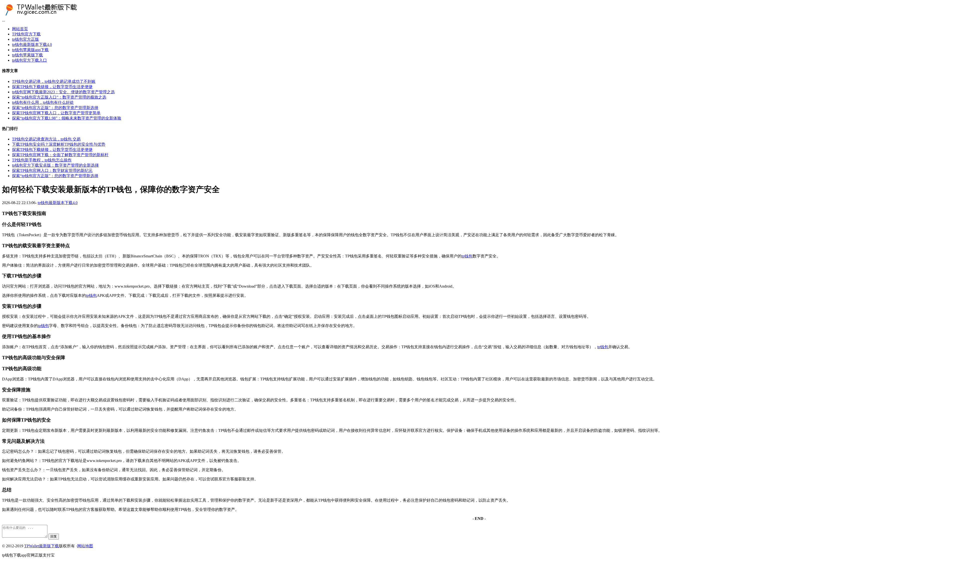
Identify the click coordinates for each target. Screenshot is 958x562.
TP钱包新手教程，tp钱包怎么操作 (42, 160)
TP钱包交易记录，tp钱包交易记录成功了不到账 (54, 81)
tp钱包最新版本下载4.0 (32, 44)
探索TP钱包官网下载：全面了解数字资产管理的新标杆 (60, 155)
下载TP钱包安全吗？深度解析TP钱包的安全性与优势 (58, 144)
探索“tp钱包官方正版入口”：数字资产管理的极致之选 (59, 97)
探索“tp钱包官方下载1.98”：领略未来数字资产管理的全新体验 (66, 118)
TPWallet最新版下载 (41, 546)
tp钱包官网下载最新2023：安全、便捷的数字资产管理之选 (63, 92)
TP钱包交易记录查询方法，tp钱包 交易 (46, 139)
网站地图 (85, 546)
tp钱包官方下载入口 (29, 60)
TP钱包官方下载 (26, 34)
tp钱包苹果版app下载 (30, 50)
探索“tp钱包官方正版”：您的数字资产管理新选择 (55, 108)
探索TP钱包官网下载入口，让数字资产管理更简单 (56, 113)
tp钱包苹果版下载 (27, 55)
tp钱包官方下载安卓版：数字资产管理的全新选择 (55, 165)
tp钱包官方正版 (25, 39)
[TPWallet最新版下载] (45, 15)
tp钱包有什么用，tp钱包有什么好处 (43, 102)
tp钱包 (467, 256)
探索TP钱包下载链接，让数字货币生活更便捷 (52, 87)
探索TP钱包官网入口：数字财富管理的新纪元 (52, 170)
